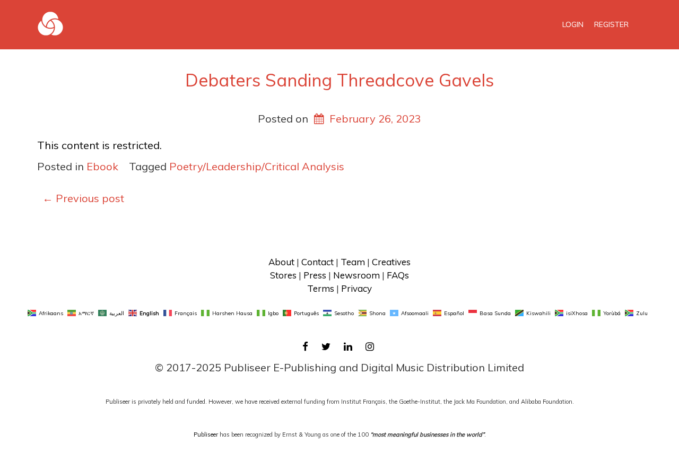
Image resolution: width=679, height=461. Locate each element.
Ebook (102, 166)
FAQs (398, 275)
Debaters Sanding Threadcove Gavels (339, 80)
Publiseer (206, 434)
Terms (320, 288)
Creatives (391, 261)
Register (611, 24)
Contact (317, 261)
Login (573, 24)
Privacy (356, 288)
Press (314, 275)
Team (353, 261)
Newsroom (356, 275)
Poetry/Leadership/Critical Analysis (256, 166)
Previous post (83, 198)
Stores (283, 275)
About (281, 261)
